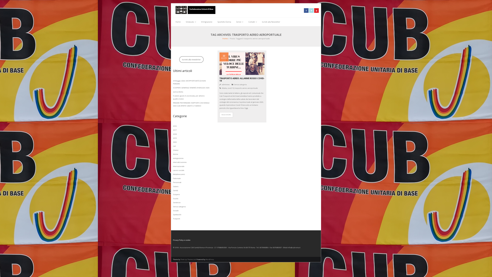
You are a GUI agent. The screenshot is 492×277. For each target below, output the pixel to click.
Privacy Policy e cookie (181, 240)
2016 (175, 126)
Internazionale (178, 166)
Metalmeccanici (179, 174)
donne (175, 154)
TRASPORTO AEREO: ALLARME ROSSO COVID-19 (241, 79)
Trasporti (176, 218)
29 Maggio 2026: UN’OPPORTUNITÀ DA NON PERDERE (189, 82)
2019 (175, 138)
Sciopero (176, 194)
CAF (174, 146)
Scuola (175, 198)
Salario (175, 186)
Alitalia (224, 88)
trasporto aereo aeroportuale (246, 88)
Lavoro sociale (178, 170)
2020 (175, 142)
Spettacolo (177, 214)
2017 (175, 130)
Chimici (175, 150)
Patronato (177, 178)
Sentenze (177, 202)
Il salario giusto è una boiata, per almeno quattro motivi (189, 97)
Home (225, 38)
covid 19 (231, 88)
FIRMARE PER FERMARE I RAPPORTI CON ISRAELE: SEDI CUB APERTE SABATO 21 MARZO (191, 104)
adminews (226, 84)
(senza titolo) (178, 92)
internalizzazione (180, 162)
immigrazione (178, 158)
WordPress (210, 259)
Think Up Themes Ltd (188, 259)
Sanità (175, 190)
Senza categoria (240, 84)
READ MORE (226, 114)
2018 (175, 134)
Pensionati (177, 182)
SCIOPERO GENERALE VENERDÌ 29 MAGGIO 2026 (191, 88)
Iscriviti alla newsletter (191, 59)
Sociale (176, 210)
